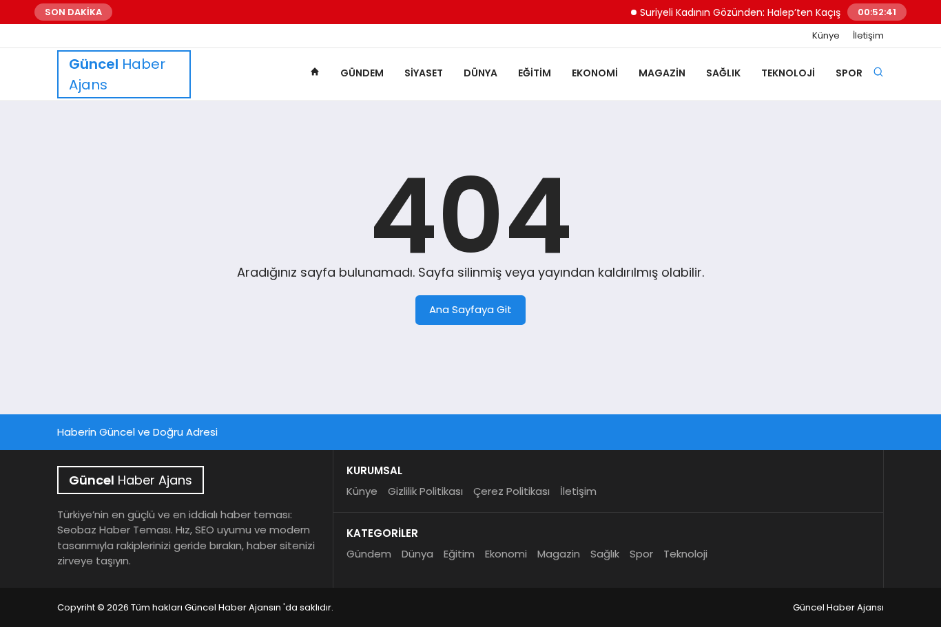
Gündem (362, 73)
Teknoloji (788, 73)
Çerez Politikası (511, 491)
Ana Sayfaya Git (470, 309)
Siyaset (423, 73)
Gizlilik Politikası (425, 491)
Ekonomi (595, 73)
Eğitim (534, 73)
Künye (826, 36)
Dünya (480, 73)
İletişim (868, 36)
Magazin (662, 73)
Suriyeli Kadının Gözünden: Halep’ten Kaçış (733, 12)
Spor (849, 73)
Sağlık (723, 73)
